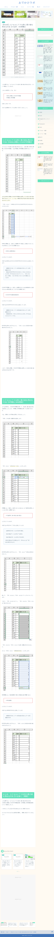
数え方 (38, 6)
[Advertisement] (18, 126)
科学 (40, 147)
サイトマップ (46, 6)
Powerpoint (42, 123)
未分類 (40, 140)
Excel (22, 6)
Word (40, 127)
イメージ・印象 (30, 6)
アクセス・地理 (14, 6)
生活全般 (41, 143)
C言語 (40, 112)
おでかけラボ (27, 2)
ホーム (6, 6)
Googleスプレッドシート (44, 119)
